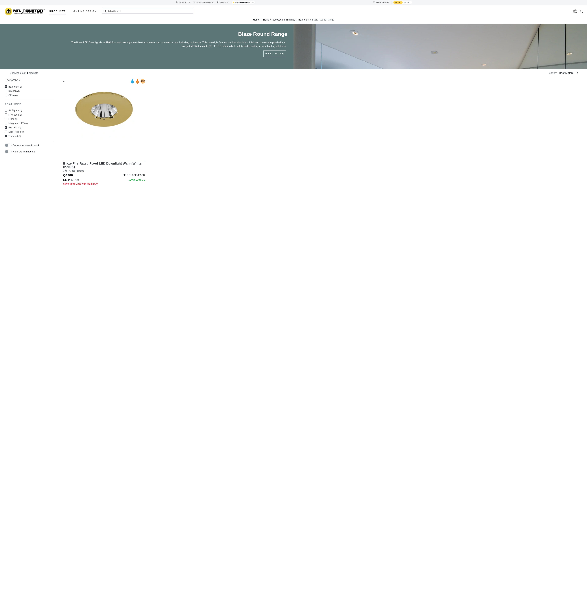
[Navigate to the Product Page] (104, 117)
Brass (266, 19)
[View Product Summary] (118, 152)
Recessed (15, 127)
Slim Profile (16, 132)
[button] (105, 11)
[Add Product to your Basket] (90, 152)
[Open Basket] (581, 11)
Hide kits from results (24, 151)
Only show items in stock (26, 145)
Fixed (12, 119)
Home (256, 19)
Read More (274, 53)
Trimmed (14, 136)
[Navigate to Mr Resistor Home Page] (24, 11)
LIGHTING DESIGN (84, 11)
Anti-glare (15, 110)
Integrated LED (18, 123)
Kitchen (14, 91)
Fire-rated (15, 114)
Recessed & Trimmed (283, 19)
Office (13, 95)
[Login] (575, 11)
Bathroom (303, 19)
